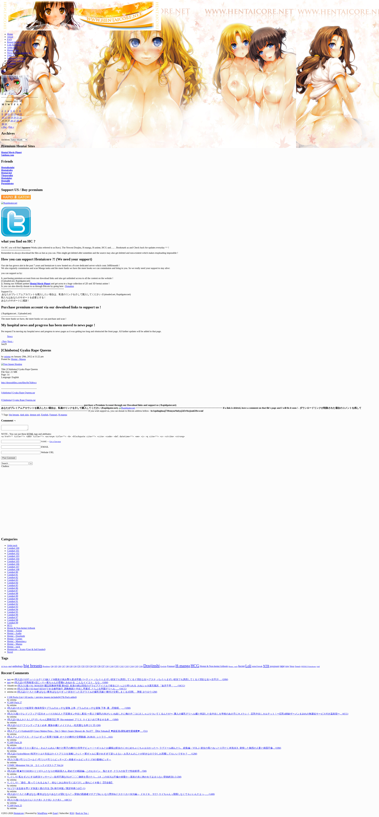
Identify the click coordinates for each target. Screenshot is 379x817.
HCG (9, 625)
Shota (292, 666)
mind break (257, 666)
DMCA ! (11, 55)
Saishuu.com (7, 155)
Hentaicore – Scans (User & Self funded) (26, 649)
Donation (11, 63)
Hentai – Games (14, 638)
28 (17, 120)
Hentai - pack (233, 666)
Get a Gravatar (55, 441)
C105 (136, 666)
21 (17, 117)
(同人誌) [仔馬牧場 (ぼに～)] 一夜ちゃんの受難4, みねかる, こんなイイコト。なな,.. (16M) (61, 682)
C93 (87, 666)
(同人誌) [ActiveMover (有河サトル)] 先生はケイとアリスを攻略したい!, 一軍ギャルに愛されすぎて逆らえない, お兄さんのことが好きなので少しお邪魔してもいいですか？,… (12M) (102, 753)
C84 (52, 666)
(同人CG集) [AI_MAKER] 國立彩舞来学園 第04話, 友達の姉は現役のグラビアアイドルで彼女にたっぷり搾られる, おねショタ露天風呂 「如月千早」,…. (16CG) (101, 685)
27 (14, 120)
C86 (59, 666)
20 (14, 117)
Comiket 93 (12, 606)
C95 (95, 666)
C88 (67, 666)
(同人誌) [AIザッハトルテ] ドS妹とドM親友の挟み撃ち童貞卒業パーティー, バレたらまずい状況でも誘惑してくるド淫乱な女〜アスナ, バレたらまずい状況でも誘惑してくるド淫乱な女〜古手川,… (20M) (121, 679)
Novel (10, 652)
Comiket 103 (13, 556)
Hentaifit (5, 181)
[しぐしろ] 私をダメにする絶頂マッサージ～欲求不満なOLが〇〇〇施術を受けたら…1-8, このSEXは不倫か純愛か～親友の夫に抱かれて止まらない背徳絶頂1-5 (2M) (94, 777)
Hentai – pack (13, 646)
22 (20, 117)
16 (3, 117)
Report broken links (16, 42)
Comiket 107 (13, 566)
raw (287, 666)
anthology (17, 666)
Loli (248, 666)
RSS (3, 71)
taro (9, 679)
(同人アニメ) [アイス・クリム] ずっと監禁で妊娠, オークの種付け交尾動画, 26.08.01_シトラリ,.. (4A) (60, 737)
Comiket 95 (12, 612)
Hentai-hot (6, 173)
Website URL (47, 452)
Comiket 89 (12, 596)
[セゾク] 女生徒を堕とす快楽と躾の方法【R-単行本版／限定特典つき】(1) (46, 788)
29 (20, 120)
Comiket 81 (12, 574)
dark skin (24, 414)
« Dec (4, 127)
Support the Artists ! (16, 58)
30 (3, 124)
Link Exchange (14, 45)
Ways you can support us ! (19, 53)
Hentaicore (81, 19)
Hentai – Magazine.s (16, 641)
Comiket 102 (13, 553)
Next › (10, 341)
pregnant (274, 666)
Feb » (11, 127)
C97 (103, 666)
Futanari (53, 414)
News (10, 66)
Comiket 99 (12, 622)
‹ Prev (4, 341)
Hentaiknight (7, 167)
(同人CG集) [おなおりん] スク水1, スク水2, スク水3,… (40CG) (39, 800)
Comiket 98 (12, 620)
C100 (111, 666)
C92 (83, 666)
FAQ (9, 39)
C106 (141, 666)
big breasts (14, 414)
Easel (55, 813)
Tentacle (298, 666)
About (10, 37)
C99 (107, 666)
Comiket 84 (12, 582)
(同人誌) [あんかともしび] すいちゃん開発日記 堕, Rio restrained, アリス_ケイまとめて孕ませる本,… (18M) (62, 719)
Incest (241, 666)
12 (12, 114)
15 (20, 114)
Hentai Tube (13, 50)
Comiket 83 (12, 580)
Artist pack (12, 47)
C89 (71, 666)
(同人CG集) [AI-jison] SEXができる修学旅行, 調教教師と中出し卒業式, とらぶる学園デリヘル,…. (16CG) (71, 688)
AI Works (4, 666)
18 (9, 117)
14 (17, 114)
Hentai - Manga (18, 359)
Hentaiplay (6, 178)
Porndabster (7, 183)
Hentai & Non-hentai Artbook (21, 628)
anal (10, 666)
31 (6, 124)
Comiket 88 (12, 593)
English (44, 414)
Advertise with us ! (16, 61)
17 (6, 117)
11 (9, 114)
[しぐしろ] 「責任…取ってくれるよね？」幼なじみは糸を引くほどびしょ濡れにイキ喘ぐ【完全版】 (60, 782)
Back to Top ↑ (82, 813)
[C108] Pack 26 (14, 742)
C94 (91, 666)
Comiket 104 (13, 558)
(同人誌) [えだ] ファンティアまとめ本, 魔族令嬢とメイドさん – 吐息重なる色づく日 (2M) (54, 725)
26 (12, 120)
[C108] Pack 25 (14, 805)
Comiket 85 (12, 585)
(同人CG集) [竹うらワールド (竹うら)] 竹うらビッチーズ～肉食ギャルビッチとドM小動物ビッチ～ (59, 759)
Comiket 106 (13, 564)
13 (14, 114)
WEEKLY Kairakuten (308, 666)
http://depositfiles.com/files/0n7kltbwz (19, 382)
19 (12, 117)
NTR (266, 666)
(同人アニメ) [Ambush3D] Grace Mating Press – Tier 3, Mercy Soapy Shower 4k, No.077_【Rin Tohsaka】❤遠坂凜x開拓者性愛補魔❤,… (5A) (77, 731)
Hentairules (7, 170)
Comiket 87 (12, 590)
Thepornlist (7, 175)
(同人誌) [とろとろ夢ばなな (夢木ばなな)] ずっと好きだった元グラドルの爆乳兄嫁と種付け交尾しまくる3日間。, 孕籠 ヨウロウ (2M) (87, 692)
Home (10, 34)
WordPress (42, 813)
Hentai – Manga (14, 644)
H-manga (62, 414)
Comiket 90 (12, 598)
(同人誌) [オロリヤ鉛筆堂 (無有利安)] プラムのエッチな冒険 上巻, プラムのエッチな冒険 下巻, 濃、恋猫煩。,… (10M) (69, 708)
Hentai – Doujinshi (16, 636)
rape (282, 666)
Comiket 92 (12, 604)
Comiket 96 (12, 614)
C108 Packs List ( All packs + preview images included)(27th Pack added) (42, 697)
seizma (7, 356)
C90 (75, 666)
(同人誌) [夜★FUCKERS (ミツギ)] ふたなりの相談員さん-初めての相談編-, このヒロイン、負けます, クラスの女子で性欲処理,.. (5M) (77, 771)
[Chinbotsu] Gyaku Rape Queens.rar (18, 400)
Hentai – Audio (14, 633)
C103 (126, 666)
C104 (131, 666)
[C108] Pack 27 (14, 702)
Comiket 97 (12, 617)
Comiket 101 (13, 551)
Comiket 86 (12, 588)
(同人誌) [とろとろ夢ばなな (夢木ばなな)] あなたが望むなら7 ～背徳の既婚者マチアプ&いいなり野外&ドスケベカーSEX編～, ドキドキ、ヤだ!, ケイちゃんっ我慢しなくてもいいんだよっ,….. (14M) (111, 794)
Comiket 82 (12, 577)
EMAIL (45, 447)
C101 (116, 666)
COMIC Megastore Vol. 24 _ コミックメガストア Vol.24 (35, 765)
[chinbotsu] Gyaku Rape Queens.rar (18, 392)
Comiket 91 (12, 601)
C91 (79, 666)
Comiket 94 (12, 609)
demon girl (35, 414)
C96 (99, 666)
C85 (55, 666)
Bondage (46, 666)
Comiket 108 (13, 569)
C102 (121, 666)
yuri (318, 666)
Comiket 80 (12, 572)
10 (6, 114)
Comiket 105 (13, 561)
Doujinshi (151, 665)
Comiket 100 (13, 548)
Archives (5, 139)
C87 (63, 666)
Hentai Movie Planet (11, 152)
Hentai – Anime (14, 630)
